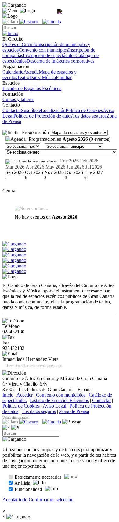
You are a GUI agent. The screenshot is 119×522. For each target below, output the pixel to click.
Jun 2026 (75, 166)
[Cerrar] (15, 427)
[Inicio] (10, 133)
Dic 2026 (74, 172)
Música (49, 77)
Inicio (7, 394)
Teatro (23, 77)
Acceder (24, 394)
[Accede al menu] (10, 10)
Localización (53, 110)
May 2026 (55, 166)
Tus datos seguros (89, 115)
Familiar (64, 77)
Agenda (31, 71)
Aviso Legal (54, 405)
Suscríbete (31, 110)
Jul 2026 (93, 166)
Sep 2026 (14, 172)
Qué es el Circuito (19, 44)
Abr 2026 (35, 166)
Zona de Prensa (74, 411)
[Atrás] (6, 427)
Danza (35, 77)
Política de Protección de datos (42, 115)
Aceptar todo (14, 499)
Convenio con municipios (43, 50)
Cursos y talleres (18, 99)
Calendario (12, 71)
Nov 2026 (54, 172)
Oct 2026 (34, 172)
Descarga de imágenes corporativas (60, 60)
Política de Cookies (84, 110)
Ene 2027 (93, 172)
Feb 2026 (89, 160)
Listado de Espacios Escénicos (31, 88)
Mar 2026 (14, 166)
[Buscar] (71, 422)
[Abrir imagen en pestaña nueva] (60, 17)
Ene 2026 (69, 160)
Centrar (9, 190)
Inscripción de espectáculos (49, 55)
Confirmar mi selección (51, 499)
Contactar (11, 110)
